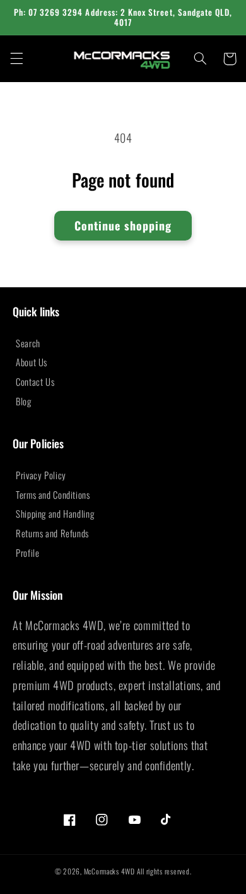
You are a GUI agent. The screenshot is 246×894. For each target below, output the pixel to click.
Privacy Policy (41, 475)
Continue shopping (123, 225)
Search (28, 343)
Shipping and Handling (55, 513)
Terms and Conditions (53, 494)
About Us (31, 362)
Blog (24, 401)
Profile (27, 552)
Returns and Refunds (52, 533)
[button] (16, 58)
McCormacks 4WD (109, 871)
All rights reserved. (164, 871)
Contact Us (35, 381)
